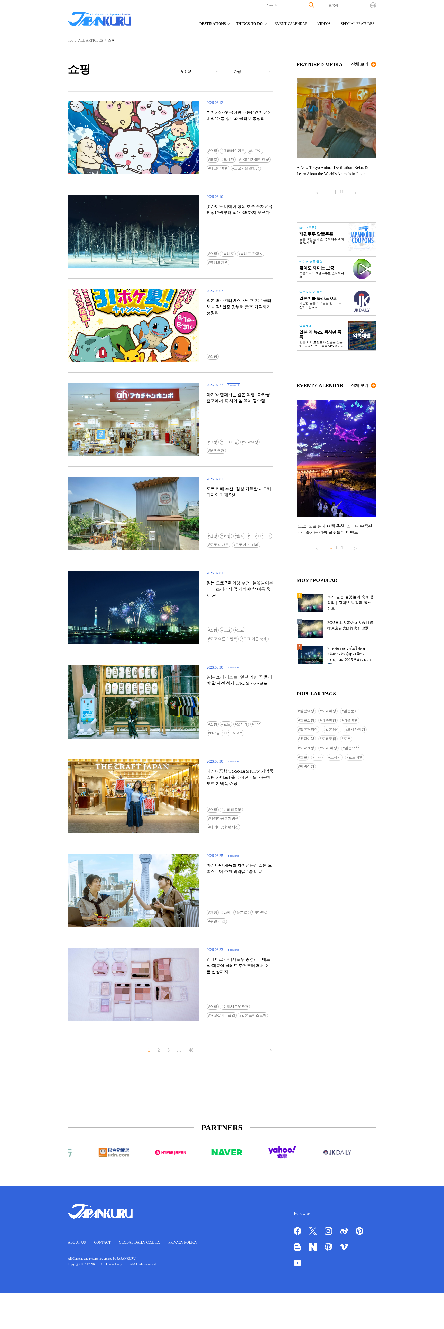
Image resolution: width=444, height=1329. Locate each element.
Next (355, 191)
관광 (213, 536)
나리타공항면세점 (224, 827)
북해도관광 (219, 262)
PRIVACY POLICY (182, 1242)
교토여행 (355, 757)
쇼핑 (213, 151)
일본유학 (352, 748)
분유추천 (217, 451)
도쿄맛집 (329, 739)
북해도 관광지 (251, 254)
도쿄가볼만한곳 (246, 168)
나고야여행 (219, 168)
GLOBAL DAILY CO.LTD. (139, 1242)
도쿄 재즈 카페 (247, 545)
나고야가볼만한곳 (254, 159)
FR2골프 (216, 733)
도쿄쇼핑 (230, 442)
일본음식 (332, 729)
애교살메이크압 (222, 1015)
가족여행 (329, 720)
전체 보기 (359, 64)
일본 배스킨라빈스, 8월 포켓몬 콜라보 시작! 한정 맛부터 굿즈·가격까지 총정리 (239, 306)
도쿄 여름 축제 (255, 639)
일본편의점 (309, 729)
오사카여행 (356, 729)
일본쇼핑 (307, 720)
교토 (226, 724)
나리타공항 (232, 810)
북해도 (228, 254)
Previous (317, 191)
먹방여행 (307, 766)
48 (191, 1050)
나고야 (256, 151)
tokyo (318, 757)
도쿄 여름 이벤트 (223, 639)
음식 (240, 536)
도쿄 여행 (329, 748)
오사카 (228, 159)
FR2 (257, 724)
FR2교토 (236, 733)
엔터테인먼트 (234, 151)
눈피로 (242, 912)
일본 (303, 757)
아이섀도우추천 (235, 1007)
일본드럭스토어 (253, 1015)
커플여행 (351, 720)
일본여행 (307, 711)
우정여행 (307, 739)
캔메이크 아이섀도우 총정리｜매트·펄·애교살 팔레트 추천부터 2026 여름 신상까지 (239, 965)
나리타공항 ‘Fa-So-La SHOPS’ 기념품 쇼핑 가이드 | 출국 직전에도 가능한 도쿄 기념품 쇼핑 (240, 777)
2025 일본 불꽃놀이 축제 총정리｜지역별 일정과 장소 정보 (350, 602)
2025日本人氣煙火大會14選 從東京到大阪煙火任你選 (350, 625)
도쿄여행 (251, 442)
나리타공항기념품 (224, 818)
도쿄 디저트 (219, 545)
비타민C (260, 912)
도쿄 (213, 159)
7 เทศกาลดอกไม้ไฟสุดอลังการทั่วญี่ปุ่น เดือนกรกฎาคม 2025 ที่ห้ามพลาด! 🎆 (351, 655)
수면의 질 (217, 921)
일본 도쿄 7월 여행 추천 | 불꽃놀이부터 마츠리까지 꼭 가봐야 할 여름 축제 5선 (240, 589)
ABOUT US (77, 1242)
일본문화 (351, 711)
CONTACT (102, 1242)
